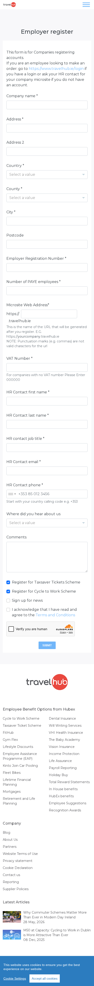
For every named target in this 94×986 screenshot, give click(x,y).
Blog (6, 833)
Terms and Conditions (55, 615)
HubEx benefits (61, 796)
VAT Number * (19, 358)
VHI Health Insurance (66, 733)
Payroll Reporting (63, 768)
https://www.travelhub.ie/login (56, 68)
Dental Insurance (62, 718)
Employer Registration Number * (36, 258)
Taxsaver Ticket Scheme (22, 726)
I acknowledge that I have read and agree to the (44, 612)
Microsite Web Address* (27, 305)
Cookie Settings (14, 978)
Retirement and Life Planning (19, 801)
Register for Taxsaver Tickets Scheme (46, 582)
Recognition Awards (65, 810)
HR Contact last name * (27, 415)
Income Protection (64, 754)
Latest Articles (16, 902)
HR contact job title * (25, 438)
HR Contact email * (23, 462)
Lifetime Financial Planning (17, 782)
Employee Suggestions (67, 803)
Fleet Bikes (12, 773)
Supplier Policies (16, 889)
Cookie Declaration (18, 868)
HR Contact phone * (24, 485)
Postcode (15, 235)
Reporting (11, 882)
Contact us (11, 875)
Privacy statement (17, 861)
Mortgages (12, 792)
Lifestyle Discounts (18, 747)
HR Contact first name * (28, 392)
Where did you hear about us (33, 514)
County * (14, 189)
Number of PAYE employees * (33, 282)
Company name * (22, 96)
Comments (16, 537)
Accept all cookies (44, 978)
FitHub (8, 733)
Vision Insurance (62, 747)
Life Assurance (60, 761)
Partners (9, 847)
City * (11, 212)
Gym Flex (10, 740)
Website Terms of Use (20, 854)
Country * (15, 165)
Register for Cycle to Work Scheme (44, 591)
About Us (10, 840)
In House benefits (63, 789)
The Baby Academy (64, 740)
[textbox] (47, 175)
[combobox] (47, 174)
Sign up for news (27, 600)
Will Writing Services (65, 726)
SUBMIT (47, 645)
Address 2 (15, 142)
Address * (15, 119)
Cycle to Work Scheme (21, 718)
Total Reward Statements (69, 782)
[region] (47, 971)
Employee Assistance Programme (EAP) (20, 756)
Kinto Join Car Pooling (20, 766)
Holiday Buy (58, 775)
